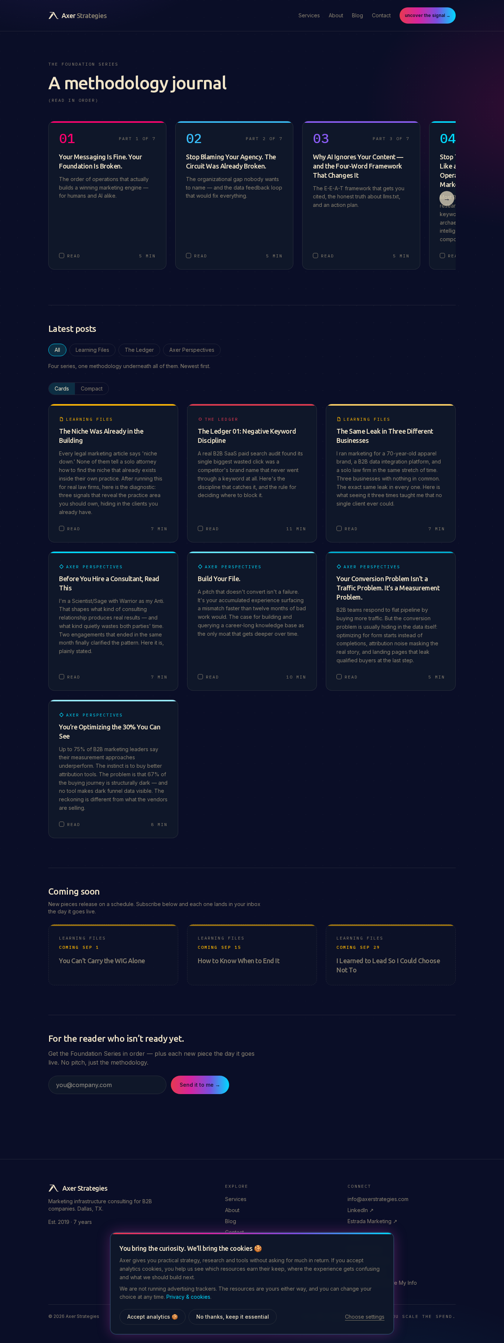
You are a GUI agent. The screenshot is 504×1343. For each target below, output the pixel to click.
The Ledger (139, 350)
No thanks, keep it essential (232, 1316)
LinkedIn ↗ (361, 1210)
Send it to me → (200, 1085)
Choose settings (364, 1316)
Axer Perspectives (191, 350)
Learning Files (92, 350)
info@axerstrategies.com (378, 1199)
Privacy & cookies (188, 1297)
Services (309, 15)
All (57, 350)
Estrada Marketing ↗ (372, 1221)
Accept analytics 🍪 (152, 1316)
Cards (62, 388)
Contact (381, 15)
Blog (357, 15)
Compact (92, 388)
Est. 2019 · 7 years (70, 1222)
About (336, 15)
